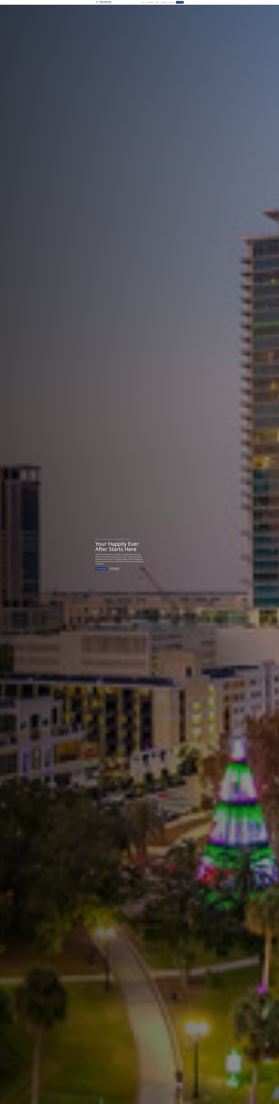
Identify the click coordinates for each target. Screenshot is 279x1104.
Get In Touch (103, 569)
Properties (150, 2)
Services (171, 2)
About (157, 2)
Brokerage (164, 2)
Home (143, 2)
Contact (181, 2)
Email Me (115, 569)
